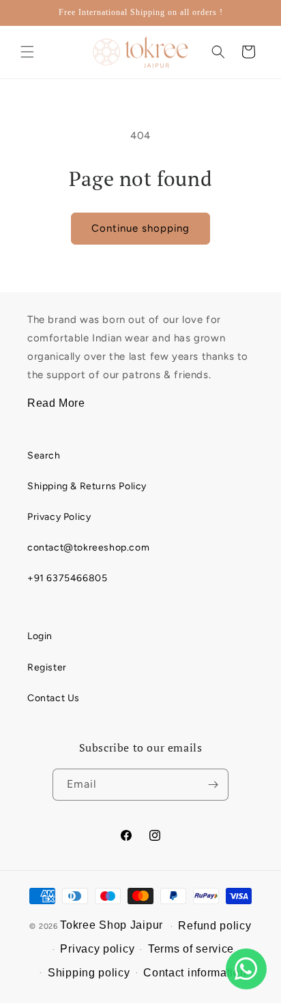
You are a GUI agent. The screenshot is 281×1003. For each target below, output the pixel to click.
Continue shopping (140, 228)
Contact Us (53, 698)
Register (47, 667)
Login (40, 636)
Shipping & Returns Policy (87, 486)
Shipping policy (89, 972)
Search (44, 455)
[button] (27, 52)
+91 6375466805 (67, 578)
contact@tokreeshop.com (88, 547)
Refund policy (214, 925)
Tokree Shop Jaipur (111, 925)
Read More (56, 403)
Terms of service (191, 949)
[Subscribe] (213, 785)
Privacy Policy (59, 517)
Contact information (194, 972)
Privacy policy (97, 949)
